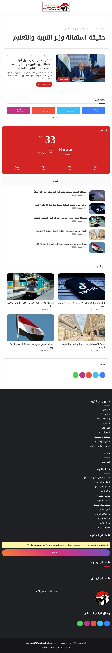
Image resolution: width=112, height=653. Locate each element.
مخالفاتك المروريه (102, 514)
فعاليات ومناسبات (102, 437)
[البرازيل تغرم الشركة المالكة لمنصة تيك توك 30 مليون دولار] (97, 208)
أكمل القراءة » (44, 84)
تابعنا (54, 553)
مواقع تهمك (104, 523)
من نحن (106, 410)
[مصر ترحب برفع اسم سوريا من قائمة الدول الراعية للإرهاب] (97, 247)
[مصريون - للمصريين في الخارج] (56, 7)
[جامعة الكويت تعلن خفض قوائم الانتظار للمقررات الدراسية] (97, 234)
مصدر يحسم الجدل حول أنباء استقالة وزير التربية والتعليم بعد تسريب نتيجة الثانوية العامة (31, 64)
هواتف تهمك (104, 527)
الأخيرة (56, 181)
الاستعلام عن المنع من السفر (97, 478)
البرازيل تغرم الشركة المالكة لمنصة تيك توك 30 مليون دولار (61, 205)
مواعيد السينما (103, 518)
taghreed (47, 56)
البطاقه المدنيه (103, 482)
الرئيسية (99, 29)
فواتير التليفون (103, 496)
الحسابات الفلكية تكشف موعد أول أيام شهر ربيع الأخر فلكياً (60, 192)
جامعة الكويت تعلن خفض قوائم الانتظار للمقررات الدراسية (61, 231)
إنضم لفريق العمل (102, 419)
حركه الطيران (104, 491)
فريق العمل (105, 414)
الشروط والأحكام (102, 441)
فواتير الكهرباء (103, 500)
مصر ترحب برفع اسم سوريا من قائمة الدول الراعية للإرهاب (61, 244)
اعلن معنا (106, 428)
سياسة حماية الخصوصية (99, 446)
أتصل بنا (106, 423)
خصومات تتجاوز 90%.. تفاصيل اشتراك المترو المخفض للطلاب (60, 218)
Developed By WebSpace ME (73, 643)
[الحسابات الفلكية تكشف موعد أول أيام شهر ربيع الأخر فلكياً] (97, 195)
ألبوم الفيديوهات (102, 432)
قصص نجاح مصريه (102, 505)
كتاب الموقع (104, 509)
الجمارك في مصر (102, 487)
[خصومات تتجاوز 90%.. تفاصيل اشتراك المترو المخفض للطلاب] (97, 221)
